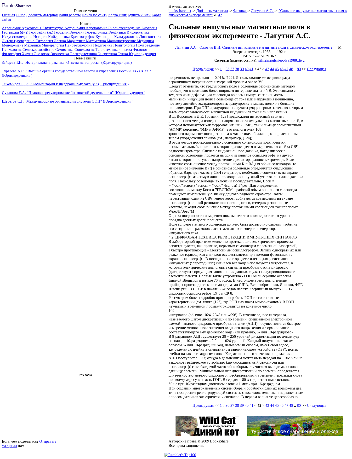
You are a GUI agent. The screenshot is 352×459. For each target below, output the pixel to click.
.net (16, 6)
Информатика (138, 32)
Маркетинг (76, 41)
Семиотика (64, 49)
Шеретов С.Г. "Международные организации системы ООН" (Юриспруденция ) (67, 101)
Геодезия (61, 32)
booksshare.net (180, 11)
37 (232, 69)
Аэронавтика (97, 28)
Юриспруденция (142, 54)
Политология (124, 45)
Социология (85, 49)
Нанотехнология (79, 45)
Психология (12, 49)
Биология (149, 28)
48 (291, 69)
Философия (12, 54)
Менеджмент (13, 45)
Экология (42, 54)
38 (237, 69)
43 (267, 69)
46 (282, 69)
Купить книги (139, 15)
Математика (96, 41)
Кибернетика (59, 37)
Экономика (60, 54)
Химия (28, 54)
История (40, 37)
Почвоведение (148, 45)
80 (299, 69)
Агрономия (12, 28)
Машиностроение (122, 41)
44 (272, 69)
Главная (8, 15)
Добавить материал (42, 15)
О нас (20, 15)
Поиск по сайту (94, 15)
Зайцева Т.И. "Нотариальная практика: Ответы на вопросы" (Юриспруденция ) (67, 62)
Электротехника (84, 54)
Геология (77, 32)
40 (247, 69)
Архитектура (53, 28)
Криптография (83, 37)
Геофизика (117, 32)
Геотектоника (96, 32)
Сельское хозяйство (38, 49)
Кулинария (105, 37)
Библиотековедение (125, 28)
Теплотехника (107, 49)
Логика (60, 41)
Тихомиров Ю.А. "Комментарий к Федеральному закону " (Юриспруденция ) (65, 84)
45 (277, 69)
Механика (33, 45)
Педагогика (103, 45)
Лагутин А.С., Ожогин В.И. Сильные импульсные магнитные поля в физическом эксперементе (253, 47)
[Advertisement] (85, 407)
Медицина (145, 41)
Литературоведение (18, 41)
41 (251, 69)
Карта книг (117, 15)
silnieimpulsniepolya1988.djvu (281, 60)
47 (286, 69)
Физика (126, 49)
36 (227, 69)
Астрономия (75, 28)
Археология (32, 28)
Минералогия (53, 45)
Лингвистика (150, 37)
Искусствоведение (17, 37)
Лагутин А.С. (262, 11)
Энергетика (108, 54)
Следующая (316, 69)
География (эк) (41, 32)
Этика (123, 54)
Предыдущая (203, 69)
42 (220, 15)
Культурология (126, 37)
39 (242, 69)
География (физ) (15, 32)
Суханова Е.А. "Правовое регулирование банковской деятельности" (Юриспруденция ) (73, 93)
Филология (142, 49)
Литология (44, 41)
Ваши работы (70, 15)
